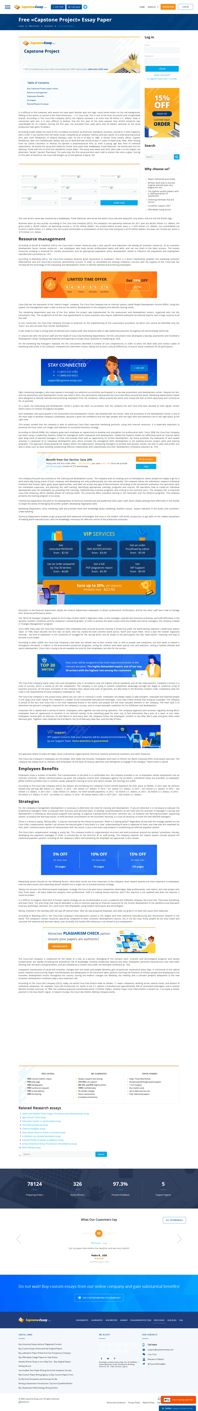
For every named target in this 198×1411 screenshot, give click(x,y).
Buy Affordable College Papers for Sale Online (38, 1357)
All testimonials (174, 1220)
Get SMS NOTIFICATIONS (99, 548)
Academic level (27, 187)
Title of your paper (108, 176)
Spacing (24, 198)
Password (149, 56)
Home (142, 7)
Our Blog (171, 1320)
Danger (123, 1320)
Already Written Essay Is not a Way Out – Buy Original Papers (45, 1361)
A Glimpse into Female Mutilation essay (41, 1136)
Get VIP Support (137, 567)
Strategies (31, 100)
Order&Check (59, 946)
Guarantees (97, 1320)
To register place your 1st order (162, 78)
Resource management (37, 92)
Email (147, 45)
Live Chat (140, 368)
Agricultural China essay (34, 1117)
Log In (162, 68)
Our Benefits (82, 1320)
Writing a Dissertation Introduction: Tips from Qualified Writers (45, 1383)
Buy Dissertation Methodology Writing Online (38, 1387)
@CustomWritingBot (157, 1364)
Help (146, 466)
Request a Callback (156, 1359)
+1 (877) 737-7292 (67, 371)
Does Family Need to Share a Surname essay (43, 1132)
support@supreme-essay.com (65, 380)
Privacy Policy (134, 1402)
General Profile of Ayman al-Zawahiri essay (43, 1140)
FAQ (181, 1320)
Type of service (27, 176)
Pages (63, 187)
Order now (168, 7)
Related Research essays (38, 104)
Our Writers (111, 1320)
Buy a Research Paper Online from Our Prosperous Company (45, 1353)
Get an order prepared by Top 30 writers (61, 567)
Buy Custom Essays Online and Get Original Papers (40, 1348)
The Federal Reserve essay (35, 1124)
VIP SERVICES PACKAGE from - (99, 587)
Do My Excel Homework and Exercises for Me (38, 1379)
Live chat (58, 6)
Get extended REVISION (61, 548)
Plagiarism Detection (140, 1320)
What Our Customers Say (99, 1220)
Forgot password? (162, 75)
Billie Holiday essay (31, 1147)
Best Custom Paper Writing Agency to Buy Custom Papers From (46, 1374)
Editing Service (25, 1366)
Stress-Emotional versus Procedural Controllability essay (49, 1143)
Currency (64, 198)
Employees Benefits (35, 96)
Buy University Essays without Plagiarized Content (40, 1344)
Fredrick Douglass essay (33, 1128)
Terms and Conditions (116, 1402)
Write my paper (146, 459)
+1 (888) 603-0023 (67, 375)
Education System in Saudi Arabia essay (41, 1121)
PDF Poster (96, 1243)
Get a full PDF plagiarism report (99, 567)
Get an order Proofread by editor (137, 548)
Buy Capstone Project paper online (42, 88)
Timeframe (104, 187)
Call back (75, 7)
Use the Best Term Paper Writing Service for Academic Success (45, 1370)
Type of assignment (69, 176)
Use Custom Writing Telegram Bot (101, 1297)
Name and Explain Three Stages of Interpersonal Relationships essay (55, 1113)
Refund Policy (149, 1402)
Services (152, 7)
